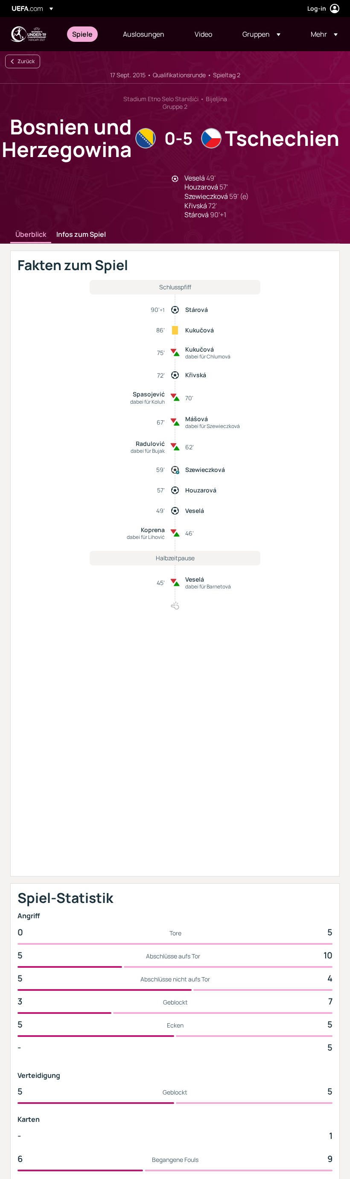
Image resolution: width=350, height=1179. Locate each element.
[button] (261, 34)
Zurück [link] (26, 61)
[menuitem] (87, 34)
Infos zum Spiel (81, 235)
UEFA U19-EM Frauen (28, 34)
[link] (82, 34)
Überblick (30, 235)
